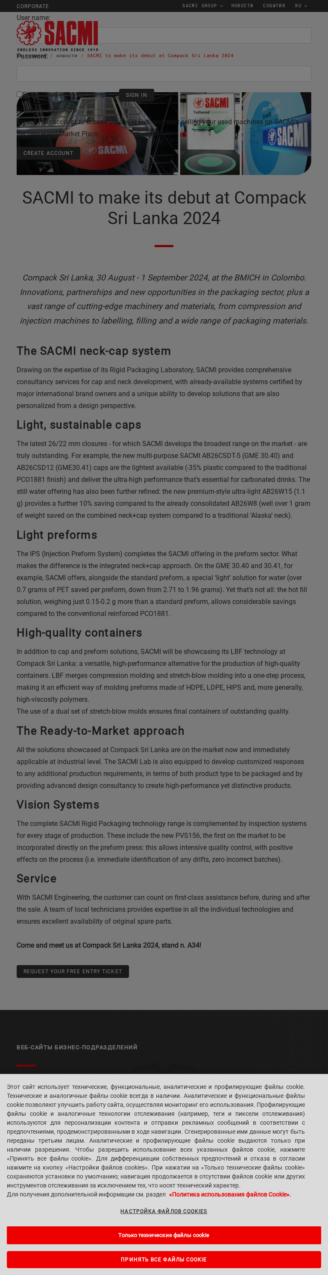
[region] (164, 1174)
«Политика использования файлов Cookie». (230, 1194)
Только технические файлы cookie (163, 1235)
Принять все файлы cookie (164, 1260)
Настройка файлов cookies (163, 1211)
